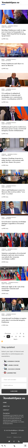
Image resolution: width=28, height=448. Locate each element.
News (3, 59)
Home (5, 402)
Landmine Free (11, 373)
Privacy (9, 437)
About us (6, 406)
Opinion (4, 154)
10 (4, 336)
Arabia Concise (13, 365)
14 (20, 336)
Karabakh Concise (13, 361)
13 (16, 336)
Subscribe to (2, 341)
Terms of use (17, 437)
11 (8, 336)
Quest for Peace (6, 27)
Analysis (4, 26)
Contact (6, 410)
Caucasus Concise (14, 369)
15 (23, 336)
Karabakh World (13, 26)
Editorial (4, 282)
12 (12, 336)
